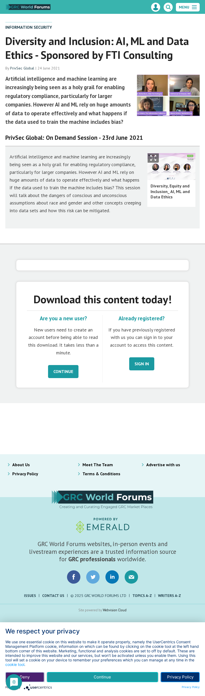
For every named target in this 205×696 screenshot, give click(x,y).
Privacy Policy (25, 473)
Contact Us (53, 595)
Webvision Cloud (115, 610)
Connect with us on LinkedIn (112, 577)
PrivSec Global (22, 68)
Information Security (28, 27)
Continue (102, 676)
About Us (21, 464)
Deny (25, 676)
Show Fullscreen (153, 158)
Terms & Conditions (101, 473)
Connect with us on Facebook (74, 577)
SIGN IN (142, 363)
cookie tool (14, 664)
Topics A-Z (142, 595)
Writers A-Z (169, 595)
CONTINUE (63, 371)
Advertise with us (163, 464)
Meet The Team (97, 464)
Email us (131, 577)
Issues (30, 595)
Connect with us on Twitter (93, 577)
